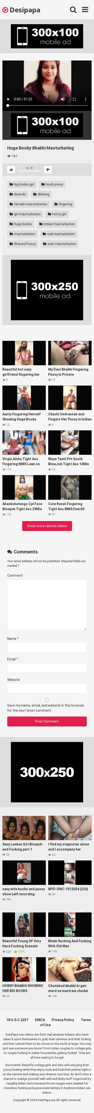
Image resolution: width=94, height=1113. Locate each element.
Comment (15, 575)
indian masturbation (59, 224)
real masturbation (60, 234)
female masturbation (30, 204)
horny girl (59, 214)
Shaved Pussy (24, 244)
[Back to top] (85, 1103)
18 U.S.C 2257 (17, 1020)
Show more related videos (47, 526)
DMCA (40, 1020)
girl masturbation (27, 214)
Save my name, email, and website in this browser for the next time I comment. (45, 707)
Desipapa (24, 9)
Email (12, 659)
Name (13, 639)
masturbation (24, 234)
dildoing (43, 194)
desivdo (19, 194)
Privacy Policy (63, 1020)
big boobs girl (23, 184)
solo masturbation (61, 244)
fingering (65, 204)
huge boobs (22, 224)
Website (13, 680)
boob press (54, 184)
